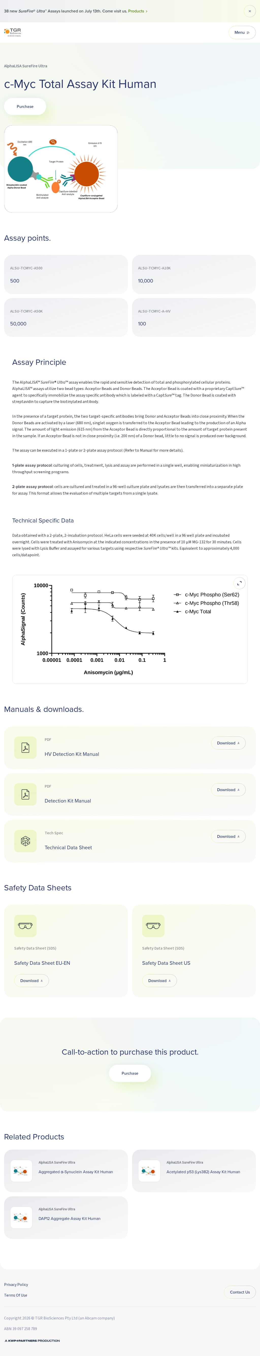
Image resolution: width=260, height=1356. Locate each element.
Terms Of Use (15, 1295)
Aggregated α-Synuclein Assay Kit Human (76, 1172)
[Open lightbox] (239, 583)
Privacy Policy (16, 1284)
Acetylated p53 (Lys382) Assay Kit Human (203, 1172)
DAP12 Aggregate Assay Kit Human (70, 1218)
